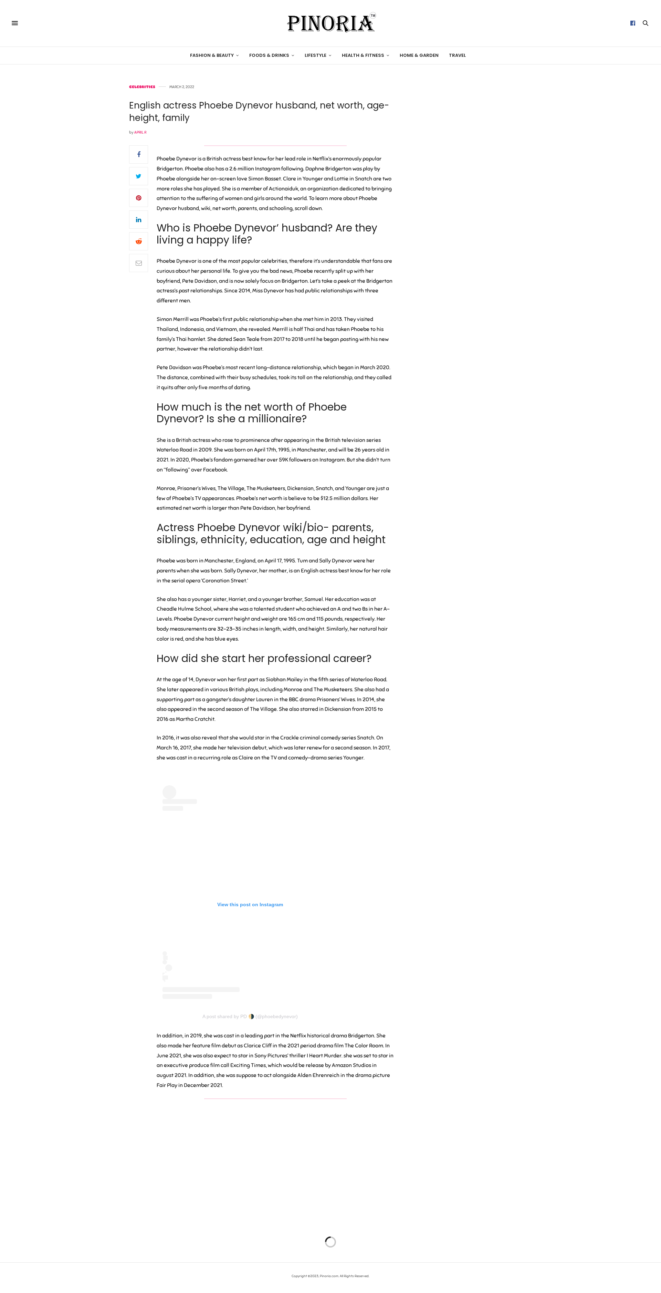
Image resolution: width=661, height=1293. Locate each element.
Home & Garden (419, 55)
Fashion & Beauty (212, 55)
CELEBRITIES (142, 87)
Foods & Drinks (269, 55)
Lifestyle (315, 55)
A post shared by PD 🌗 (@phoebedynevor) (250, 1016)
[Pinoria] (330, 23)
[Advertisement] (473, 188)
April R (140, 132)
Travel (457, 55)
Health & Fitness (363, 55)
